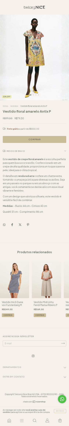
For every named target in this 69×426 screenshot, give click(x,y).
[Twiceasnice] (9, 420)
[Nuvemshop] (34, 402)
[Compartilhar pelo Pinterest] (27, 224)
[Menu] (21, 420)
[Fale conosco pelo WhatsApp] (62, 399)
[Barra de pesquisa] (34, 420)
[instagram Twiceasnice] (33, 355)
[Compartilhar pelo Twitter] (20, 224)
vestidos (14, 106)
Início (5, 106)
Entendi (60, 411)
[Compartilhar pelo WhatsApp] (4, 224)
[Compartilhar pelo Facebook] (12, 224)
